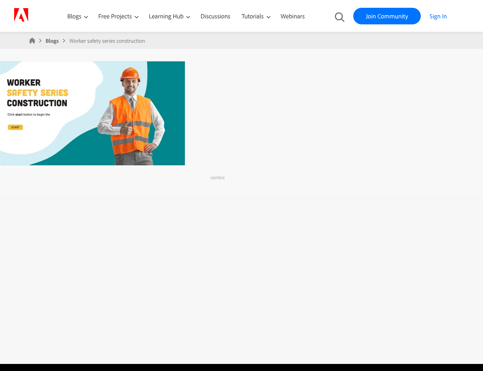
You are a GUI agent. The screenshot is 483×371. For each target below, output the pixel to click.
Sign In (438, 16)
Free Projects (115, 16)
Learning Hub (167, 16)
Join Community (387, 16)
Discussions (215, 16)
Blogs (74, 16)
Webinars (293, 16)
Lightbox (217, 177)
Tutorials (253, 16)
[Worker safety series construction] (92, 163)
